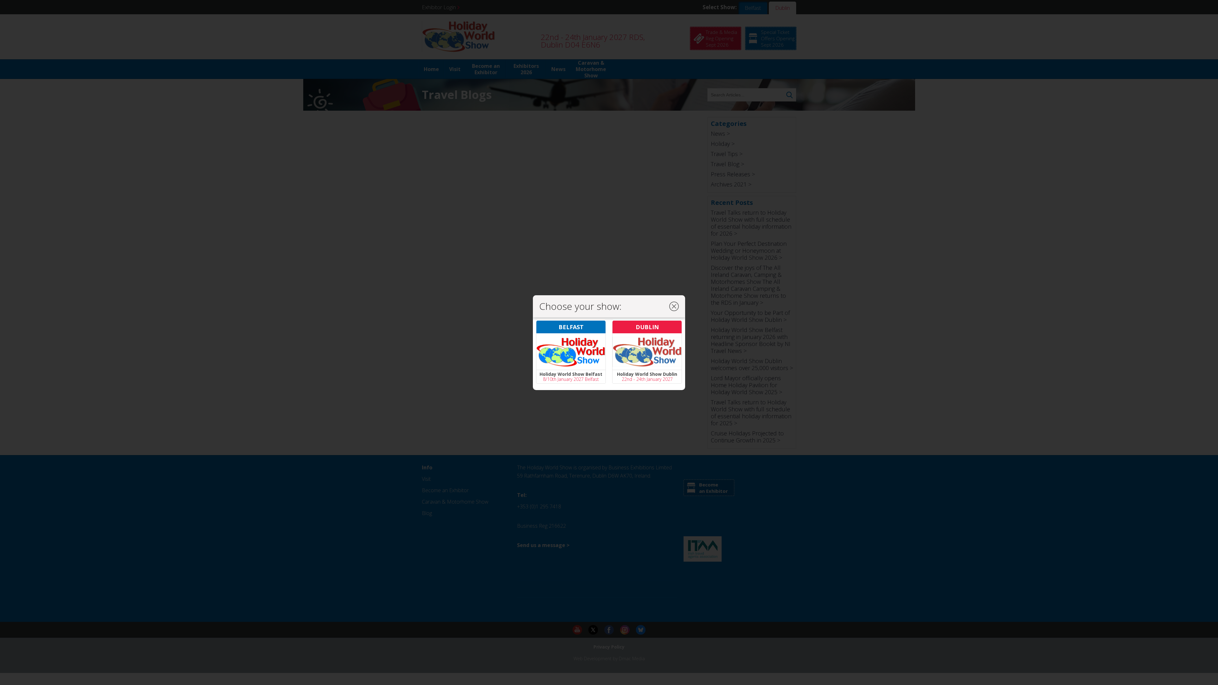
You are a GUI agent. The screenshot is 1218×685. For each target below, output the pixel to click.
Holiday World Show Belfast (571, 374)
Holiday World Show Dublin (647, 374)
